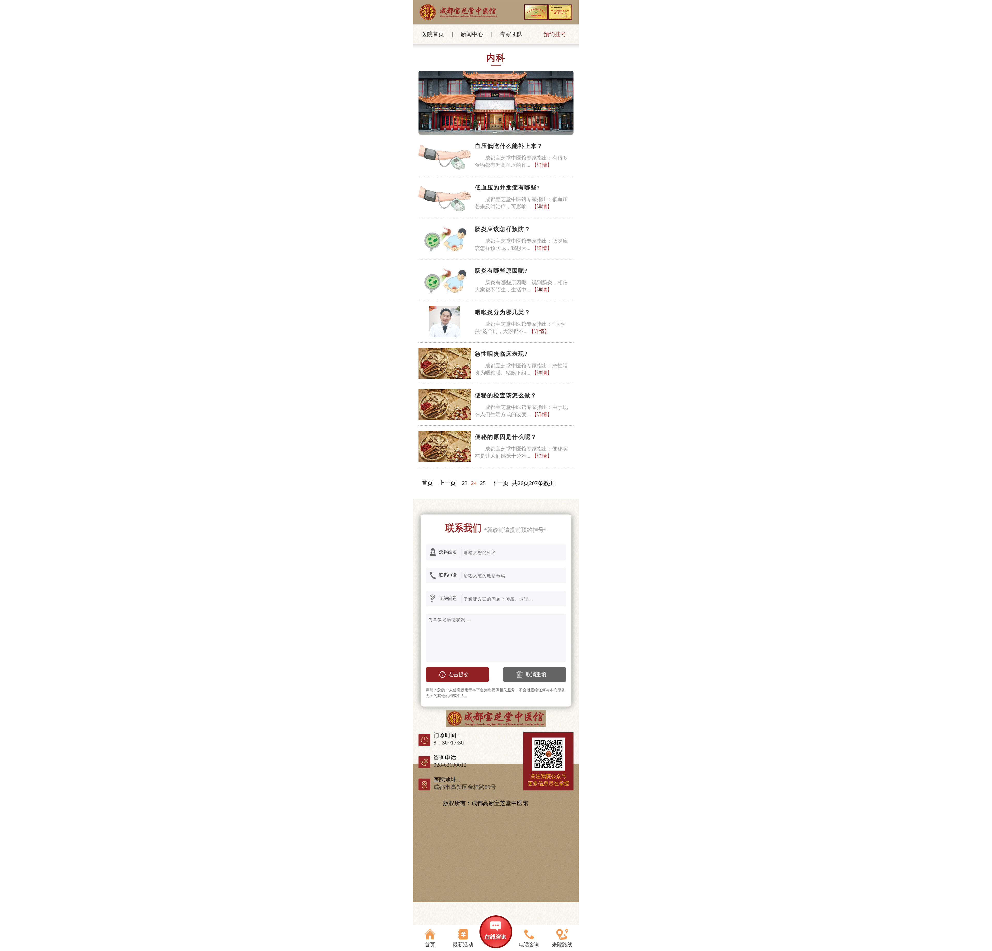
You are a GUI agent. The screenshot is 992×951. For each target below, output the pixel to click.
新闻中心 (472, 34)
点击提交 (458, 674)
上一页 (447, 483)
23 (465, 483)
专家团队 (511, 34)
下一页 (500, 483)
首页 (427, 483)
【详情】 (542, 165)
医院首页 (432, 34)
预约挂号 (555, 34)
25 (483, 483)
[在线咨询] (495, 932)
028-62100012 (450, 765)
